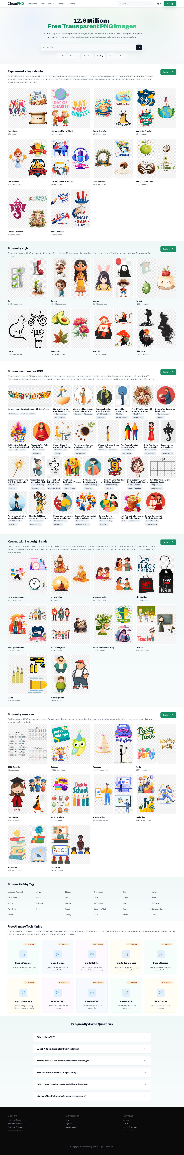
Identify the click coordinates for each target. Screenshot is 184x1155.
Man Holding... (121, 417)
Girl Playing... (35, 524)
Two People (126, 453)
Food (67, 898)
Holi (10, 450)
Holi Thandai (134, 521)
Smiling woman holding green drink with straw (91, 482)
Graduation (13, 817)
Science (112, 56)
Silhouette (140, 351)
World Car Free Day (144, 131)
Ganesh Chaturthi (15, 232)
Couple (57, 453)
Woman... (88, 414)
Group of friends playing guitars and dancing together (85, 518)
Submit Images (72, 1127)
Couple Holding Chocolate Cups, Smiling (106, 518)
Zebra (154, 914)
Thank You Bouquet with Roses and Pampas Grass (142, 411)
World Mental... (15, 521)
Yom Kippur (13, 131)
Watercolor (55, 351)
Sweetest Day (60, 450)
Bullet (10, 698)
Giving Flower (70, 488)
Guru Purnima (56, 597)
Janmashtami (99, 181)
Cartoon (54, 301)
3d (9, 301)
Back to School (47, 4)
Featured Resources (16, 1127)
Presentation (99, 817)
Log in (158, 4)
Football (72, 4)
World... (78, 414)
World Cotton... (60, 521)
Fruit (96, 898)
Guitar (125, 898)
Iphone (68, 903)
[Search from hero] (139, 47)
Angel (38, 892)
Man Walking (60, 417)
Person (68, 909)
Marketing (140, 817)
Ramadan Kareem (159, 909)
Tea (38, 914)
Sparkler (12, 488)
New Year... (13, 485)
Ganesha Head (54, 488)
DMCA (125, 1123)
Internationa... (60, 414)
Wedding (97, 767)
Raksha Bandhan (100, 597)
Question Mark (100, 909)
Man (124, 903)
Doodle (96, 351)
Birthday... (13, 414)
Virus (96, 914)
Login (68, 1120)
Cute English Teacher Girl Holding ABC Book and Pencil (136, 482)
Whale (125, 914)
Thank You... (138, 414)
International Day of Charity (62, 131)
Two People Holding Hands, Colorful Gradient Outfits (129, 447)
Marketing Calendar (16, 1131)
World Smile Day (100, 131)
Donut (154, 892)
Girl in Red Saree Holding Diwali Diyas (150, 447)
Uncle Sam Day (56, 232)
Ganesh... (166, 450)
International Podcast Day (61, 181)
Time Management (16, 597)
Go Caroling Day (57, 648)
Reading (100, 56)
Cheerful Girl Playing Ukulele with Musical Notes (38, 518)
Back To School (57, 817)
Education (12, 868)
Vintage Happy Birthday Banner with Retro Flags (28, 409)
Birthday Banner (28, 414)
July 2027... (156, 485)
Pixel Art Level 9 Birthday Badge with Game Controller (114, 482)
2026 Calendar (14, 767)
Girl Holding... (150, 453)
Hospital (39, 903)
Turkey (68, 914)
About (126, 1120)
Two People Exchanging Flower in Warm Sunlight (72, 482)
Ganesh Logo (53, 485)
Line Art (11, 351)
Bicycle (68, 892)
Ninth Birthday (111, 485)
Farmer (123, 56)
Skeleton (87, 56)
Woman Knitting (35, 489)
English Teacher (134, 488)
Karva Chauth (38, 450)
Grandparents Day (16, 648)
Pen (38, 909)
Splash (10, 914)
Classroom (55, 868)
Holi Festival (20, 450)
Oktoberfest (13, 181)
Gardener (101, 417)
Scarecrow (74, 56)
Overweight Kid (57, 698)
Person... (160, 417)
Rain (124, 909)
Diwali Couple (151, 524)
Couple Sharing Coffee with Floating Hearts (62, 447)
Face (38, 898)
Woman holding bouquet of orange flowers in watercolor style (83, 411)
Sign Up (69, 1123)
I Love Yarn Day (38, 485)
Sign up (170, 4)
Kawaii (139, 301)
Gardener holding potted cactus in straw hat (103, 411)
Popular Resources (16, 1123)
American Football (15, 892)
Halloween (32, 4)
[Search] (150, 4)
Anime (96, 301)
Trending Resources (16, 1120)
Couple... (103, 524)
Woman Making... (91, 485)
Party (138, 767)
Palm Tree (12, 909)
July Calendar (156, 488)
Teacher (61, 4)
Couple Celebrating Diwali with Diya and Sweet (153, 518)
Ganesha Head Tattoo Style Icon (53, 482)
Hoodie (155, 898)
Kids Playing (99, 903)
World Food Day (103, 414)
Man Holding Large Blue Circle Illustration (122, 411)
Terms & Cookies (130, 1127)
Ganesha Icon (167, 453)
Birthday (54, 767)
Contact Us (128, 1131)
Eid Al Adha (12, 898)
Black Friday (141, 597)
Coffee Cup (80, 453)
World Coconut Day (144, 181)
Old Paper (156, 903)
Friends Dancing (82, 524)
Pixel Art (109, 488)
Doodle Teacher (36, 521)
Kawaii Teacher (134, 485)
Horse (10, 903)
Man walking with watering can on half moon (62, 411)
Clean (16, 3)
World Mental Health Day (103, 648)
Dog (124, 892)
